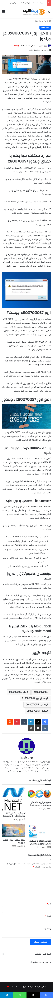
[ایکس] (38, 722)
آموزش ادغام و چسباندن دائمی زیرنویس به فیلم (40, 842)
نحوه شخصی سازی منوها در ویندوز (14, 841)
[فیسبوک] (45, 722)
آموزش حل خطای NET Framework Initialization (14, 814)
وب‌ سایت (47, 928)
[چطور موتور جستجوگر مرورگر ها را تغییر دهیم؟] (39, 794)
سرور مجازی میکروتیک (39, 962)
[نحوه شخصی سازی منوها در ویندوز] (13, 830)
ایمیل (48, 916)
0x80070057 (41, 692)
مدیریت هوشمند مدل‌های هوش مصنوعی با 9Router (24, 2)
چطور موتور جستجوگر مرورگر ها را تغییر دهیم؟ (40, 804)
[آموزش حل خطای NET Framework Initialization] (13, 799)
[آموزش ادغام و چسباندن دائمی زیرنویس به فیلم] (39, 831)
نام (49, 904)
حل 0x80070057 (18, 692)
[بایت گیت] (34, 12)
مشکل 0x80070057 (37, 711)
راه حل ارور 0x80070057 (34, 698)
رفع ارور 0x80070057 (36, 705)
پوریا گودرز (43, 45)
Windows (39, 21)
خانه (47, 21)
